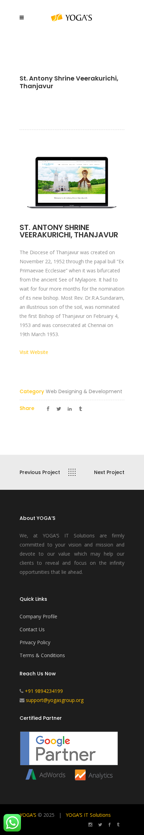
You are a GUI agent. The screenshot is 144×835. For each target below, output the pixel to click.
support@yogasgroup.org (55, 700)
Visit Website (34, 352)
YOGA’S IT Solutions (88, 815)
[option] (72, 182)
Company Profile (38, 616)
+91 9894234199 (44, 691)
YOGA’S (28, 815)
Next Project (109, 472)
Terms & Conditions (42, 655)
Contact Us (32, 629)
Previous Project (40, 472)
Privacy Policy (35, 642)
